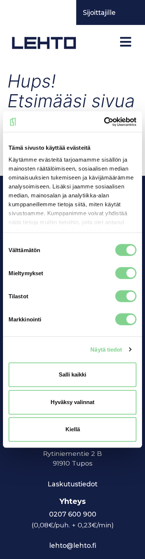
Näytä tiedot (106, 349)
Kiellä (72, 429)
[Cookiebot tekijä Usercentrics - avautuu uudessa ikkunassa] (104, 122)
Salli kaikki (72, 374)
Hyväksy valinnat (72, 402)
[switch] (125, 273)
